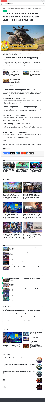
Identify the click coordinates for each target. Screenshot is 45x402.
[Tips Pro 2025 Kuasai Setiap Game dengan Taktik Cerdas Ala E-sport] (9, 165)
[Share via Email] (30, 153)
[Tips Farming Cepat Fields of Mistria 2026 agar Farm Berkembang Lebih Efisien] (22, 165)
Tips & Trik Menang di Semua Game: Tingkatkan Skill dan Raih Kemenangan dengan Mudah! (36, 171)
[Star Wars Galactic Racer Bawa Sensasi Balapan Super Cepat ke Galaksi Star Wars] (32, 227)
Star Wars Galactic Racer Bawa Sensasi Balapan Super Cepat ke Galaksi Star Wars (32, 236)
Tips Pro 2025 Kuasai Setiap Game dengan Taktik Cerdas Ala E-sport (8, 170)
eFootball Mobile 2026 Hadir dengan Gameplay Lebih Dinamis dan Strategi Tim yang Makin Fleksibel (12, 216)
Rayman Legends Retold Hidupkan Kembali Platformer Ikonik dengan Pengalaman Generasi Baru (11, 196)
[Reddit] (24, 153)
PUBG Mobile (8, 148)
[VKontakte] (27, 153)
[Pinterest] (22, 153)
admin (5, 22)
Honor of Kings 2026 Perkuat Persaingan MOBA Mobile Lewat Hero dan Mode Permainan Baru (36, 339)
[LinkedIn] (17, 153)
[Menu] (1, 4)
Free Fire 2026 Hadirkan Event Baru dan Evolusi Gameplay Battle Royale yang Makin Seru (36, 333)
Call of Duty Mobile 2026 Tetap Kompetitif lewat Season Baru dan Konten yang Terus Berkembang (36, 346)
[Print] (32, 153)
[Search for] (43, 4)
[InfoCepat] (9, 4)
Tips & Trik (8, 8)
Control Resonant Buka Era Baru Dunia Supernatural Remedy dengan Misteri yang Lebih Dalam (32, 215)
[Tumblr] (19, 153)
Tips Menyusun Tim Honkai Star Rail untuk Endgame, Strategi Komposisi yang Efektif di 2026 (11, 236)
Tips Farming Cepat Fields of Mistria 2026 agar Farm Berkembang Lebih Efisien (22, 170)
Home (4, 8)
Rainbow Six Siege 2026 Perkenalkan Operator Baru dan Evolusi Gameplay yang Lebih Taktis (32, 196)
